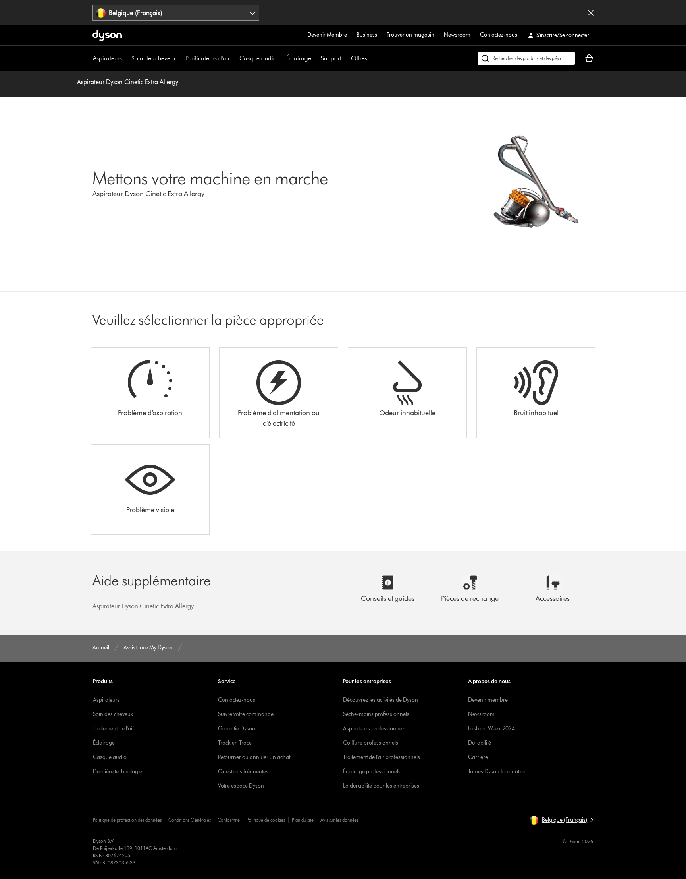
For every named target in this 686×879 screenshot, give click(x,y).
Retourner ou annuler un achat (254, 757)
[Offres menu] (371, 58)
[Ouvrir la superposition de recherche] (526, 58)
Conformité (229, 820)
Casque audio (258, 58)
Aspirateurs (107, 58)
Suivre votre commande (246, 714)
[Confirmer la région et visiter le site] (591, 13)
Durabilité (479, 743)
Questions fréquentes (243, 771)
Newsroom (457, 34)
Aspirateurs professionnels (374, 728)
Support (331, 58)
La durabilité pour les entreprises (381, 785)
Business (366, 34)
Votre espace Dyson (241, 785)
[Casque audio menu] (281, 58)
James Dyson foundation (497, 771)
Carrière (478, 757)
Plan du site (303, 820)
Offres (359, 58)
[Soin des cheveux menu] (180, 58)
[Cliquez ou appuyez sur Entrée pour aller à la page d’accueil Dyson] (107, 35)
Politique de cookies (266, 820)
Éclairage (298, 58)
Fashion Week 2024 (491, 728)
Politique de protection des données (127, 820)
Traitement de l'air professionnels (381, 757)
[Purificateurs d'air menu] (234, 58)
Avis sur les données (339, 820)
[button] (561, 820)
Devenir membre (488, 700)
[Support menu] (345, 58)
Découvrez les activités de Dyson (380, 700)
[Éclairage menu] (315, 58)
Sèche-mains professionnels (376, 714)
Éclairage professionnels (372, 771)
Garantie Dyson (236, 728)
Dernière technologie (117, 771)
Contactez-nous (498, 34)
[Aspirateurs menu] (126, 58)
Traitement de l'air (113, 728)
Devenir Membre (327, 34)
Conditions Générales (189, 820)
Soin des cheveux (153, 58)
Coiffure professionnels (370, 743)
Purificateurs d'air (207, 58)
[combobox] (176, 13)
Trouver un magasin (410, 34)
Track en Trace (235, 743)
